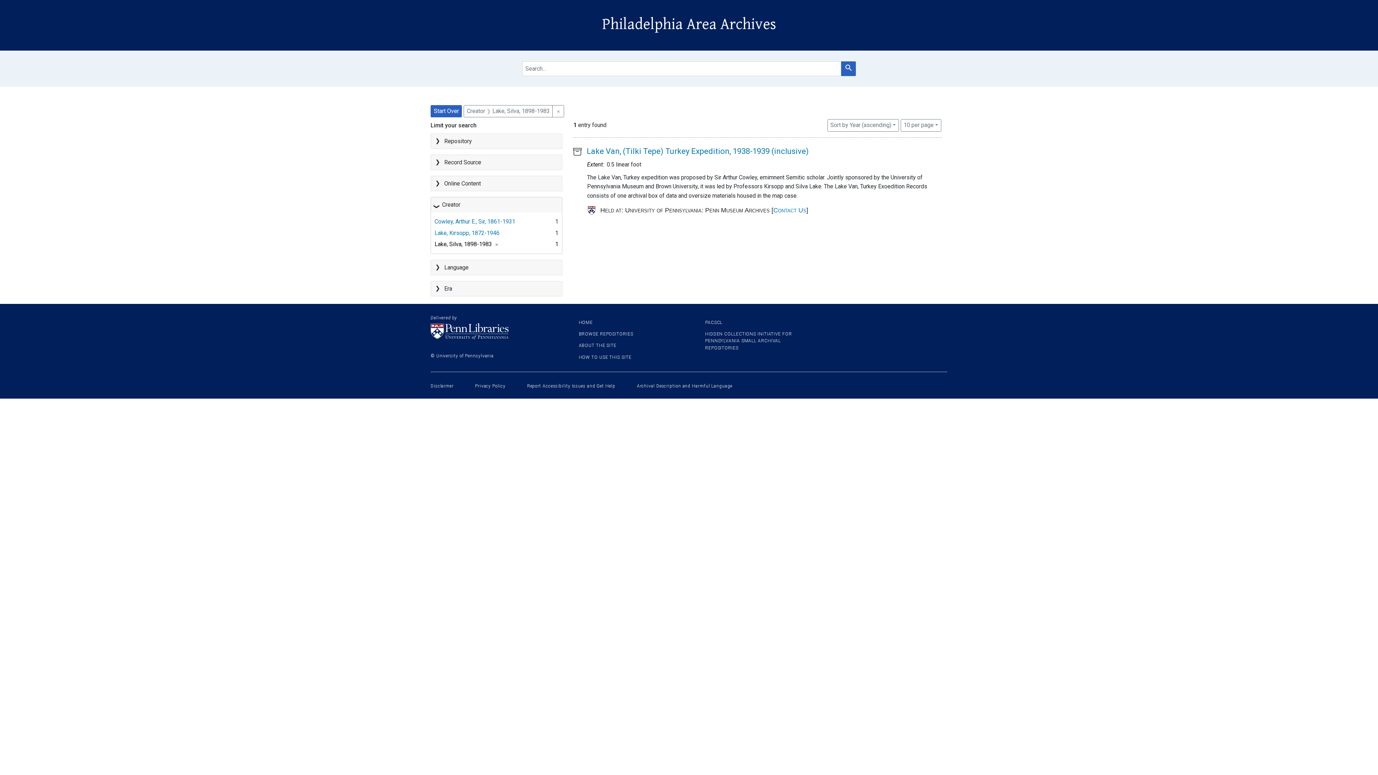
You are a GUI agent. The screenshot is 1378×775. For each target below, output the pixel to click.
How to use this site (605, 357)
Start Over (446, 111)
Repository (458, 141)
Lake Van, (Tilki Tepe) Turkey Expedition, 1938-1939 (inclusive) (698, 151)
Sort (860, 125)
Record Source (462, 162)
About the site (598, 345)
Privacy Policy (490, 386)
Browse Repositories (606, 334)
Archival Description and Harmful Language (684, 386)
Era (448, 288)
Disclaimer (442, 386)
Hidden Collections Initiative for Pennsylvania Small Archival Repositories (748, 341)
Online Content (462, 183)
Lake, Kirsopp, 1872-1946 (467, 233)
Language (456, 267)
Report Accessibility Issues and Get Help (571, 386)
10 (919, 124)
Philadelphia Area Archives (689, 24)
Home (586, 322)
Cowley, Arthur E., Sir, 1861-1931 (475, 221)
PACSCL (713, 322)
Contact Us (789, 210)
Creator (451, 204)
